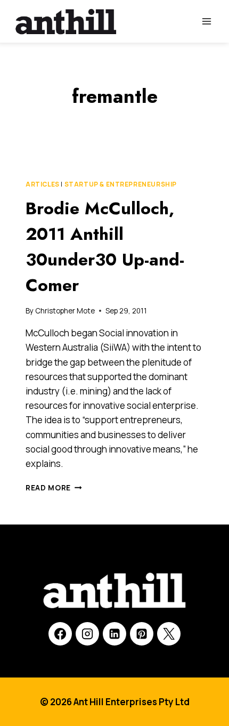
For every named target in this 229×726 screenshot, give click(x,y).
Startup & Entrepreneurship (120, 184)
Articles (43, 184)
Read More (54, 488)
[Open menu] (206, 21)
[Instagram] (87, 634)
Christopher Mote (65, 311)
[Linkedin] (114, 634)
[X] (169, 634)
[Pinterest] (141, 634)
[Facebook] (60, 634)
